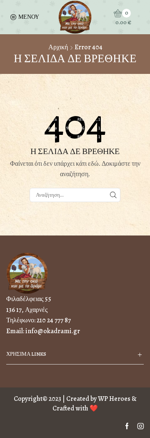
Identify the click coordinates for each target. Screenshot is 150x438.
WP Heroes (114, 398)
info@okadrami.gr (52, 331)
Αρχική (58, 47)
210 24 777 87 (54, 320)
